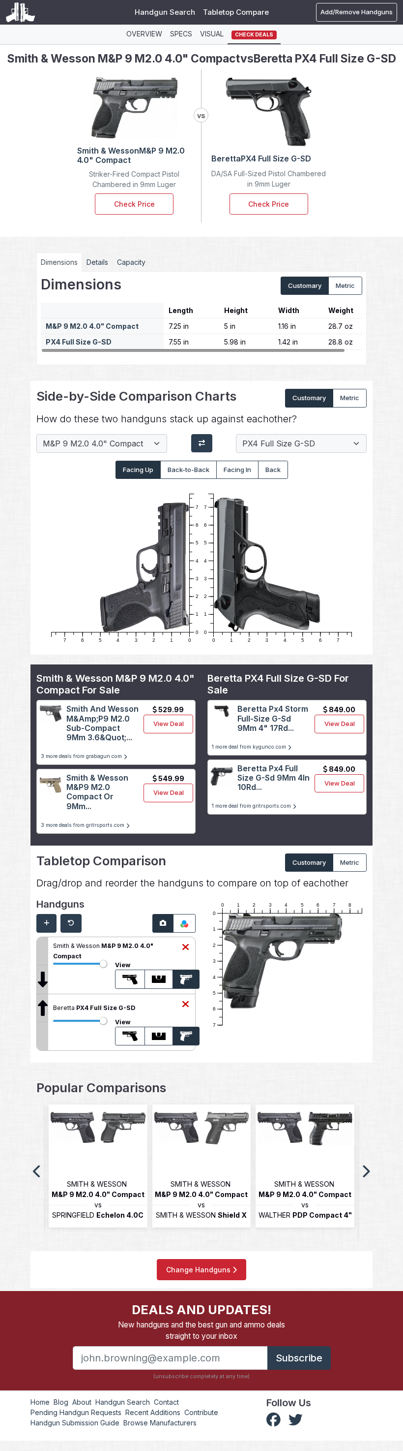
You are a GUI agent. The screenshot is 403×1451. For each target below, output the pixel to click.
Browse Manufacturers (160, 1423)
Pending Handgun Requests (75, 1412)
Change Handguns (199, 1269)
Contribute (201, 1412)
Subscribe (299, 1358)
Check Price (134, 204)
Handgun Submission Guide (74, 1423)
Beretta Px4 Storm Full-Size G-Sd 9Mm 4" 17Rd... (272, 718)
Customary (304, 285)
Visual (212, 34)
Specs (181, 34)
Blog (61, 1402)
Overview (144, 34)
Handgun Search (165, 12)
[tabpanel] (201, 314)
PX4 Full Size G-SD (79, 342)
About (81, 1402)
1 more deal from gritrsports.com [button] (252, 806)
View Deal (168, 723)
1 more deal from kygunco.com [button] (250, 747)
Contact (166, 1402)
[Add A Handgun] (46, 923)
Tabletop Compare (236, 12)
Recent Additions (152, 1412)
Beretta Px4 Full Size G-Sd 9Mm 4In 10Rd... (273, 777)
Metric (345, 285)
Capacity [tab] (131, 262)
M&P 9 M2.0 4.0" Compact (92, 326)
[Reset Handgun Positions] (71, 923)
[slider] (103, 963)
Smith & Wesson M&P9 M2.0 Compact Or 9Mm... (97, 792)
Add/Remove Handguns (356, 12)
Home (40, 1402)
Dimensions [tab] (59, 262)
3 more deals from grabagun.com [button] (82, 756)
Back (273, 469)
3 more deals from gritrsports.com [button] (83, 825)
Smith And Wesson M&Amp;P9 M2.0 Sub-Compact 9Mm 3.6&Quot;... (102, 723)
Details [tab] (97, 262)
